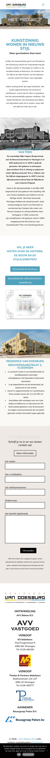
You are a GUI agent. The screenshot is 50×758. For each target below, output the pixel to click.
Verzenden (28, 550)
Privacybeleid (28, 754)
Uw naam (10, 461)
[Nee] (47, 750)
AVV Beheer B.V (27, 739)
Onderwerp (11, 500)
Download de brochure (25, 269)
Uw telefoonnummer (15, 487)
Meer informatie (25, 453)
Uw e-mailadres (13, 474)
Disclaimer (37, 742)
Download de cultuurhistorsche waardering (25, 280)
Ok (19, 754)
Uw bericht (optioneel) (16, 513)
